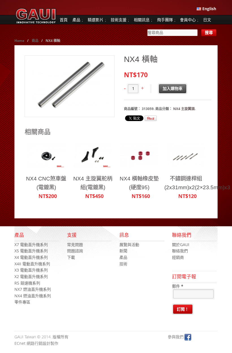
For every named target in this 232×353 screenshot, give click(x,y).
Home (19, 40)
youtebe (204, 337)
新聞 (123, 250)
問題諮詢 (75, 250)
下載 (71, 257)
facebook (187, 337)
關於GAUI (180, 244)
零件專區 (22, 302)
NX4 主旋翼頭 (184, 108)
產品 (76, 19)
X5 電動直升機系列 (31, 250)
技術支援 (118, 19)
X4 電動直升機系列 (31, 257)
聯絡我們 (180, 250)
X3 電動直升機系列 (31, 270)
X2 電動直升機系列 (31, 276)
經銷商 (178, 257)
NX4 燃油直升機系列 (32, 295)
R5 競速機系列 (27, 283)
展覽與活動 (129, 244)
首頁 (64, 19)
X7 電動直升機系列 (31, 244)
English (208, 8)
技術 (123, 263)
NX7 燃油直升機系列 (32, 289)
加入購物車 (172, 88)
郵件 (177, 286)
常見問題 (75, 244)
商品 (35, 40)
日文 (207, 19)
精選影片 (96, 19)
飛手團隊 (165, 19)
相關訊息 (142, 19)
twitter (196, 337)
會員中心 (188, 19)
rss (213, 337)
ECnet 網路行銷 (28, 343)
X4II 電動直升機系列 (32, 263)
